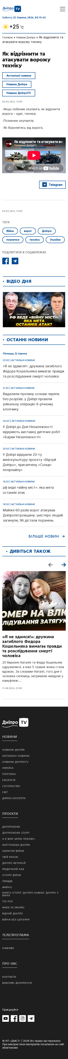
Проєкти (10, 814)
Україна (55, 239)
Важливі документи (17, 983)
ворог (28, 231)
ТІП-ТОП (7, 901)
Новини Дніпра (25, 37)
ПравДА (7, 881)
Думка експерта (14, 798)
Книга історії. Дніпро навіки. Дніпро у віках (30, 894)
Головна (7, 37)
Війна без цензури (16, 919)
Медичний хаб (13, 869)
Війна (10, 231)
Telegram (56, 185)
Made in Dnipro (13, 907)
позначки (12, 239)
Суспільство (11, 786)
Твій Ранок (10, 857)
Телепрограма (15, 935)
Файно (7, 887)
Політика (9, 774)
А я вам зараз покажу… (19, 839)
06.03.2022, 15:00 (12, 101)
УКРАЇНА (8, 768)
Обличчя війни (13, 851)
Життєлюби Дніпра (16, 845)
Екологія (8, 780)
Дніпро (47, 231)
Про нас (9, 963)
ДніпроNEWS (11, 827)
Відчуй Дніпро (12, 913)
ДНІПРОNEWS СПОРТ (16, 833)
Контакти (9, 977)
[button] (64, 565)
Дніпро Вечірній (14, 863)
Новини (9, 737)
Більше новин (44, 536)
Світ (5, 792)
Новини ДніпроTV (18, 93)
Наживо (8, 948)
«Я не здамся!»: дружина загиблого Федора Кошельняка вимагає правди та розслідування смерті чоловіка (32, 646)
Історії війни (11, 875)
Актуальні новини (18, 75)
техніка (34, 239)
